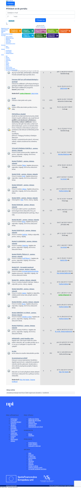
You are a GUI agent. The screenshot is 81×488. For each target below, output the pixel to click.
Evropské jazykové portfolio (11, 70)
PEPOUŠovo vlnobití (19, 114)
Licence (13, 436)
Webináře (8, 39)
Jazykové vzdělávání (40, 33)
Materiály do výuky (5, 28)
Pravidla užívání (16, 422)
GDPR (12, 438)
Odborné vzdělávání (28, 33)
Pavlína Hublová (64, 191)
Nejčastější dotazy (14, 440)
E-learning (8, 58)
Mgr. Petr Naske (25, 380)
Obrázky (7, 63)
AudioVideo (8, 60)
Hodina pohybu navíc (10, 68)
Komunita (3, 45)
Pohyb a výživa (9, 67)
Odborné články (33, 419)
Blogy (7, 46)
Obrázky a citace (27, 317)
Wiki (7, 56)
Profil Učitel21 (9, 52)
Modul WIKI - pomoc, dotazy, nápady (25, 198)
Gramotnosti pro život (10, 43)
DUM (23, 176)
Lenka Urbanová (25, 93)
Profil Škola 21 (26, 258)
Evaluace (3, 49)
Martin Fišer (63, 260)
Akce (13, 105)
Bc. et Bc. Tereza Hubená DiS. (63, 331)
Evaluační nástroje (9, 53)
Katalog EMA (8, 40)
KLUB (14, 98)
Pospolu (7, 65)
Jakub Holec (34, 93)
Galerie (7, 64)
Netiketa (13, 427)
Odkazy (24, 189)
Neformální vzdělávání (52, 33)
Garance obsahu (13, 424)
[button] (74, 21)
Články (24, 165)
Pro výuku (3, 35)
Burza (7, 61)
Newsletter (14, 435)
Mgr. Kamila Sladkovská (64, 273)
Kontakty (13, 428)
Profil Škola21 (9, 50)
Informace (14, 419)
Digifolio (7, 47)
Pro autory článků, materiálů (14, 431)
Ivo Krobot (64, 179)
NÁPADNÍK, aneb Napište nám (22, 338)
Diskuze (7, 57)
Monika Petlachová (63, 154)
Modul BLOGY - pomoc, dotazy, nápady (25, 220)
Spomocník (3, 34)
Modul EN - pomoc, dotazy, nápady (24, 280)
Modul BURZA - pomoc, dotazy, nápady (25, 302)
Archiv (2, 54)
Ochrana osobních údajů (11, 485)
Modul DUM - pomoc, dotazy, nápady (25, 174)
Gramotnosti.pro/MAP (19, 358)
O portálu (14, 420)
